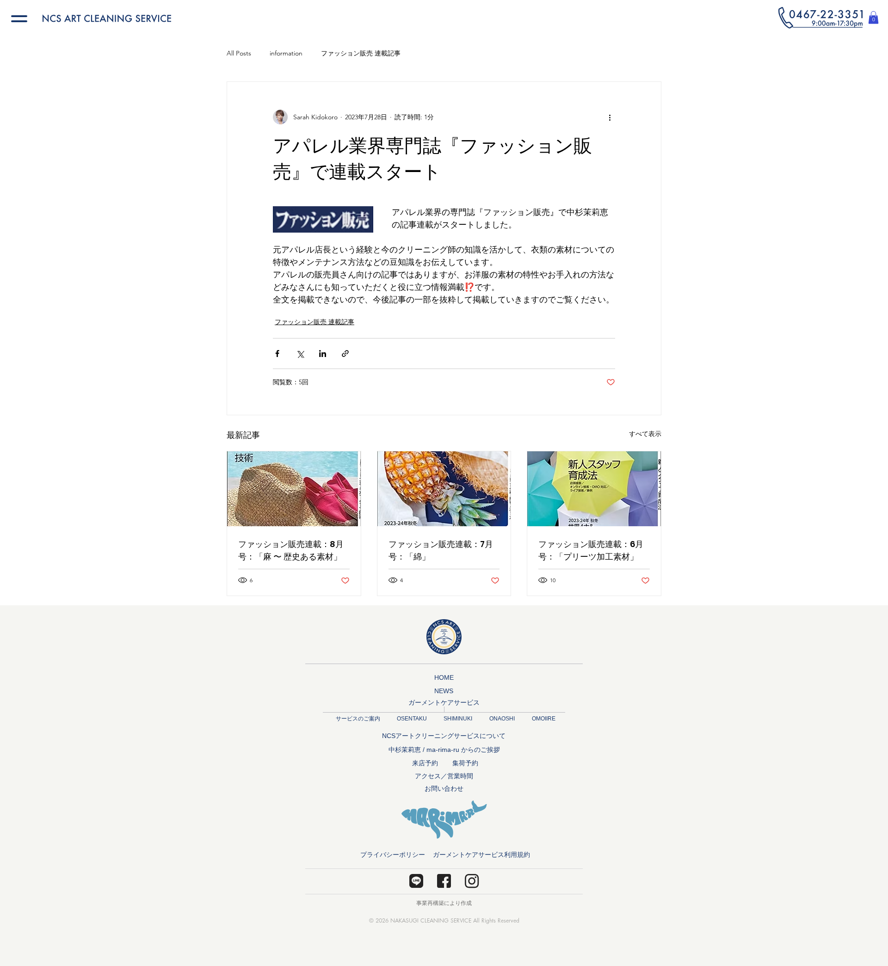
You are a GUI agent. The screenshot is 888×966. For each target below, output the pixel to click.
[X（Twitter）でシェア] (300, 353)
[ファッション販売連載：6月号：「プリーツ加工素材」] (594, 488)
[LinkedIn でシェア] (322, 353)
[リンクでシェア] (345, 353)
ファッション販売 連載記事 (361, 53)
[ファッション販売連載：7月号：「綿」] (444, 488)
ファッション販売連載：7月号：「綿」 (440, 550)
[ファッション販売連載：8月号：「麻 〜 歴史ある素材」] (294, 488)
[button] (820, 17)
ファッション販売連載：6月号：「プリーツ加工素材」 (590, 550)
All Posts (239, 53)
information (286, 53)
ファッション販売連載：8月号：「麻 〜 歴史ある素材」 (291, 550)
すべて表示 (645, 434)
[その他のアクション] (609, 117)
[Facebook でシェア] (277, 353)
